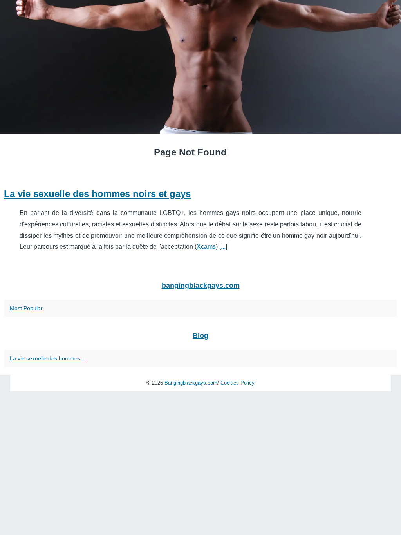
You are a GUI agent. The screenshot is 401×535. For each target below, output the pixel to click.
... (223, 246)
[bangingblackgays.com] (200, 67)
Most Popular (26, 308)
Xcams (206, 246)
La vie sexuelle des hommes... (47, 358)
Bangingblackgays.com (190, 383)
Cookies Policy (237, 383)
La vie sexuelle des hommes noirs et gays (97, 193)
